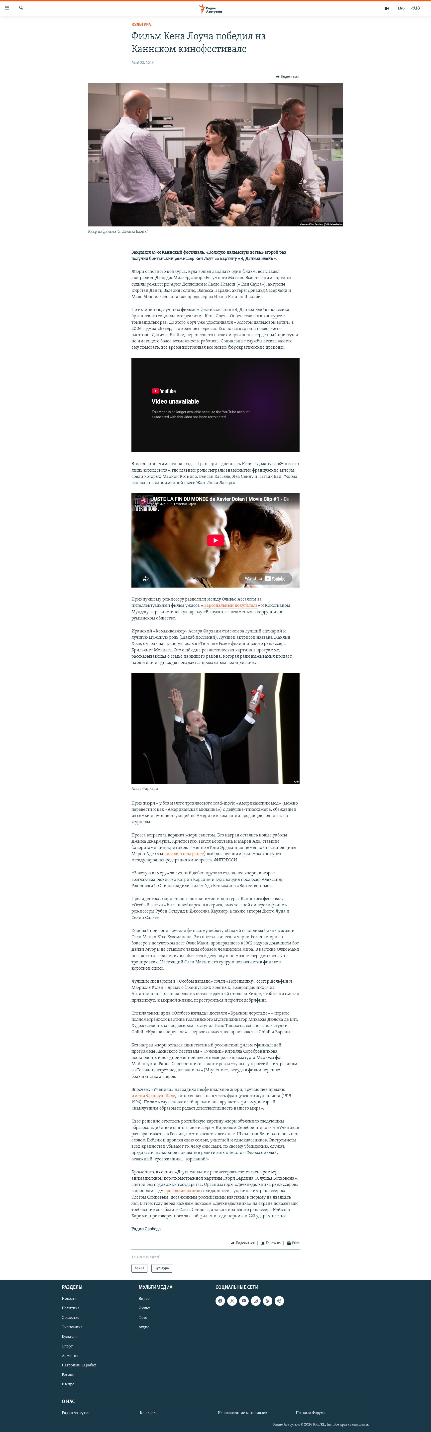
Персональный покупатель (230, 606)
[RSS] (267, 1301)
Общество (70, 1318)
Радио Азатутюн (76, 1413)
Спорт (67, 1346)
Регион (68, 1375)
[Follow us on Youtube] (244, 1301)
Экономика (72, 1327)
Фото (143, 1318)
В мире (68, 1384)
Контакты (148, 1413)
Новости (69, 1299)
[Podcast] (279, 1301)
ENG (401, 8)
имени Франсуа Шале (153, 1096)
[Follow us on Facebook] (220, 1301)
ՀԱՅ (415, 8)
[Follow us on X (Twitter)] (232, 1301)
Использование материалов (242, 1413)
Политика (71, 1308)
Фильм (144, 1308)
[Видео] (386, 8)
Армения (70, 1356)
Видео (144, 1299)
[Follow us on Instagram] (255, 1301)
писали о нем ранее (184, 854)
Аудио (144, 1327)
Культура (141, 25)
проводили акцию (182, 1191)
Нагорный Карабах (79, 1365)
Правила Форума (310, 1413)
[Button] (288, 77)
